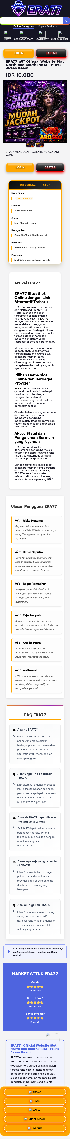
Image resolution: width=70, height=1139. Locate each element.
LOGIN (18, 53)
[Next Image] (64, 112)
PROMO (37, 1092)
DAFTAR (51, 53)
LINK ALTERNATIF (37, 1120)
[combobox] (31, 20)
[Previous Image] (6, 112)
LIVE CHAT (37, 1129)
